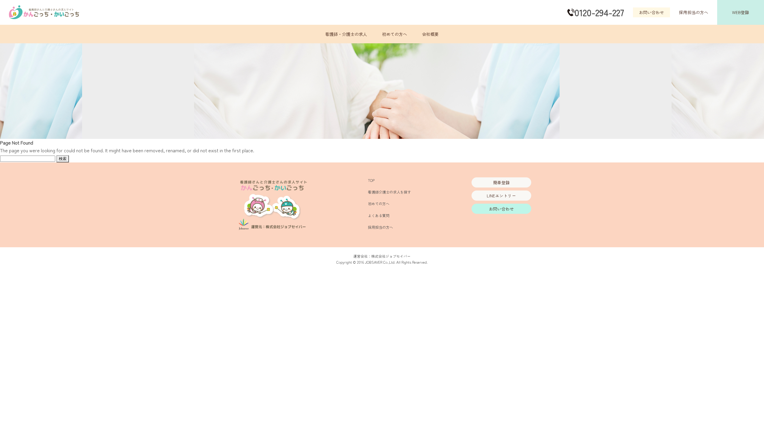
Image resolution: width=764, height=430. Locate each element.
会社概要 (430, 34)
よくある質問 (378, 215)
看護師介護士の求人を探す (389, 191)
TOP (371, 180)
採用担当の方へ (693, 12)
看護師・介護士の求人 (346, 34)
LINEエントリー (501, 196)
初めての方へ (394, 34)
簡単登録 (501, 182)
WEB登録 (740, 12)
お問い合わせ (651, 12)
